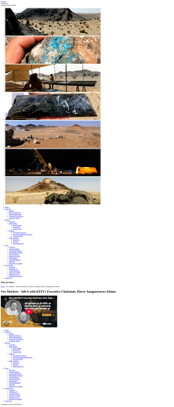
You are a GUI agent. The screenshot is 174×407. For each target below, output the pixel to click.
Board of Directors (15, 213)
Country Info (17, 229)
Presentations (13, 258)
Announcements (14, 249)
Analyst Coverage (14, 272)
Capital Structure (14, 271)
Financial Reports (14, 256)
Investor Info (9, 265)
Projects (7, 220)
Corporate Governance (16, 216)
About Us (8, 209)
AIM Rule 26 (13, 269)
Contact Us (8, 278)
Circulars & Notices (15, 251)
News (7, 245)
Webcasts (12, 262)
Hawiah (15, 242)
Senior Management (15, 214)
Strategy (11, 211)
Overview (12, 222)
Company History (14, 218)
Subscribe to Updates (15, 263)
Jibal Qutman (17, 225)
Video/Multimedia (14, 260)
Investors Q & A (14, 274)
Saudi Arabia (13, 223)
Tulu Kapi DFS (18, 236)
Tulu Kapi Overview (19, 232)
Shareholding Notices (16, 252)
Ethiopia (11, 231)
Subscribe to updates (15, 276)
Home (7, 207)
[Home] (3, 2)
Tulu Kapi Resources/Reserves (22, 234)
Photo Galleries (14, 238)
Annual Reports (14, 254)
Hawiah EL (16, 227)
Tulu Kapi (16, 240)
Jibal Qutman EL (18, 243)
